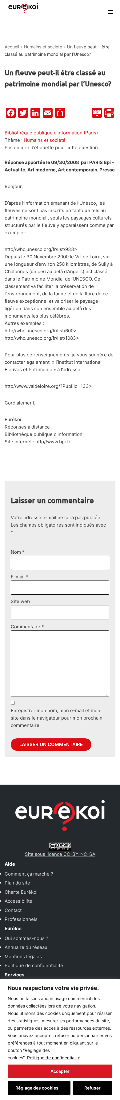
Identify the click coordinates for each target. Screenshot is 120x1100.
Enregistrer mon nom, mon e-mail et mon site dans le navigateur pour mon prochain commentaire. (56, 718)
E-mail (19, 577)
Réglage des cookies (36, 1087)
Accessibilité (18, 901)
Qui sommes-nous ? (26, 938)
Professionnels (21, 919)
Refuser (92, 1087)
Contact (13, 910)
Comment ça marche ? (29, 874)
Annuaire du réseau (26, 947)
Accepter (60, 1071)
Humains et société (43, 46)
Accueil (12, 46)
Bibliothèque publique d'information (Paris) (51, 133)
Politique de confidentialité (53, 1057)
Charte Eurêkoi (21, 892)
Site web (20, 601)
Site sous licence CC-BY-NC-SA (60, 854)
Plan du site (17, 883)
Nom (18, 552)
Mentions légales (23, 956)
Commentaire (27, 627)
